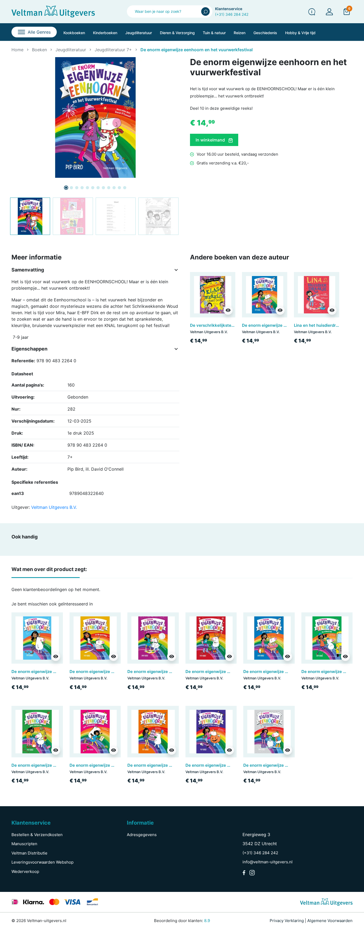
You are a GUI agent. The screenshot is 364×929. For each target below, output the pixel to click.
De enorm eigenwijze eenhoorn (41, 671)
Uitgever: (20, 507)
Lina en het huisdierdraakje (320, 325)
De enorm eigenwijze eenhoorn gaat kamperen (56, 765)
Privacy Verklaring (287, 920)
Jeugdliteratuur (70, 49)
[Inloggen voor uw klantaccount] (329, 11)
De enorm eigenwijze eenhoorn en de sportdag (115, 671)
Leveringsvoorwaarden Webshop (42, 862)
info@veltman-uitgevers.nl (267, 861)
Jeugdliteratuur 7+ (113, 49)
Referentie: (23, 360)
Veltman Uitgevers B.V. (54, 507)
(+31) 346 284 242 (231, 14)
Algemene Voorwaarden (330, 920)
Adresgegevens (142, 834)
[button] (347, 11)
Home (17, 49)
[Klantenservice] (312, 11)
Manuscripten (24, 843)
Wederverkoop (25, 871)
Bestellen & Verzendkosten (37, 834)
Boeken (39, 49)
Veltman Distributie (29, 853)
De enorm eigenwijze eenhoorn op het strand (285, 325)
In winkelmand (211, 140)
